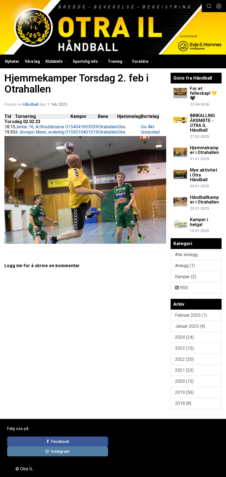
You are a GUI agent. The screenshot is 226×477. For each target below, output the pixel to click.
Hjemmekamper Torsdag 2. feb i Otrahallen (76, 83)
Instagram (60, 451)
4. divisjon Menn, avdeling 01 (43, 132)
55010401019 (84, 132)
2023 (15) (184, 348)
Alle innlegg (186, 254)
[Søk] (209, 6)
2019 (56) (184, 392)
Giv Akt (147, 126)
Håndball (30, 104)
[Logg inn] (219, 6)
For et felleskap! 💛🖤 (203, 93)
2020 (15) (184, 381)
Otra (121, 126)
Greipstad (150, 132)
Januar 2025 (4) (190, 326)
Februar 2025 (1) (191, 315)
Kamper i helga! (199, 222)
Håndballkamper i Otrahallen (204, 200)
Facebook (60, 441)
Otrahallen (107, 126)
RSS (183, 287)
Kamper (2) (185, 276)
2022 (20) (184, 359)
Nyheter (12, 61)
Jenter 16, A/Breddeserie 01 (42, 126)
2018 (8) (183, 403)
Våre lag (32, 61)
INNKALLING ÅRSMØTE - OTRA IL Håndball (202, 123)
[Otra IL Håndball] (113, 28)
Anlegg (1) (185, 265)
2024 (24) (184, 337)
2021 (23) (184, 370)
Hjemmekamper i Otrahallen (204, 150)
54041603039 (84, 126)
